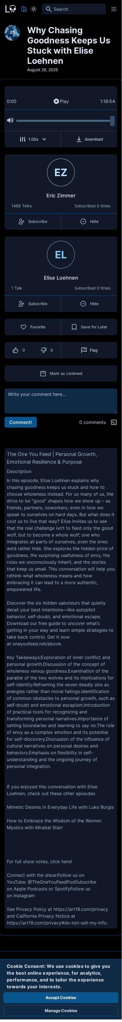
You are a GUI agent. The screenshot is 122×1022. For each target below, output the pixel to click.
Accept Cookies (61, 997)
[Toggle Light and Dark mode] (33, 9)
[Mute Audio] (10, 120)
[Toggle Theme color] (24, 9)
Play (64, 101)
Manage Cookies (61, 1010)
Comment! (20, 422)
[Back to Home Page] (10, 8)
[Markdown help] (113, 422)
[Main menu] (113, 9)
